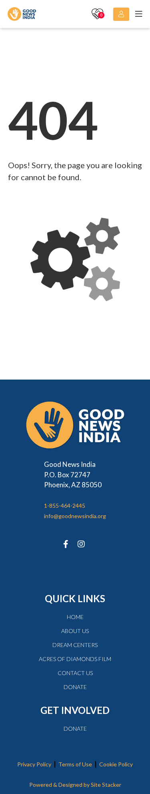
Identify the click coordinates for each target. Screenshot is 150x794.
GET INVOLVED (75, 710)
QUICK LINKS (75, 598)
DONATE (75, 686)
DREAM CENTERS (75, 644)
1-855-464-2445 (64, 505)
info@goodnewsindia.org (75, 516)
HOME (75, 616)
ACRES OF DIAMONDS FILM (75, 658)
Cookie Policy (116, 764)
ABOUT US (75, 630)
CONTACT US (75, 672)
